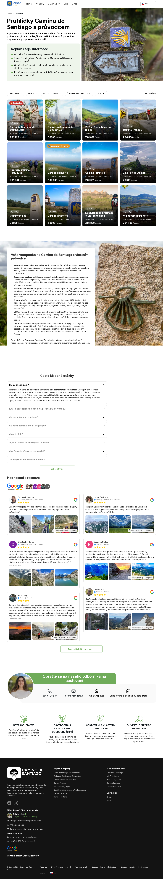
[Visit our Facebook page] (9, 803)
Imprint (42, 873)
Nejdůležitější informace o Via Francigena (70, 790)
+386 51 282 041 (49, 695)
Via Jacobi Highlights (62, 786)
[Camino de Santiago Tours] (26, 773)
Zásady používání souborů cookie (134, 867)
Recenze (43, 867)
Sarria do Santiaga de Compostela (67, 773)
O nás (74, 4)
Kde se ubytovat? (114, 780)
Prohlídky (40, 4)
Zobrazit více (57, 469)
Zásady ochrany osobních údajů (104, 867)
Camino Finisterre (60, 797)
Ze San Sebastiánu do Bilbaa (65, 780)
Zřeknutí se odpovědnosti (61, 867)
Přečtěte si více (15, 565)
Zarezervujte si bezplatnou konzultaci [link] (128, 695)
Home (29, 4)
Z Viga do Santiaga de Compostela (67, 776)
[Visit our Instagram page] (16, 803)
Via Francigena (113, 776)
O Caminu (52, 4)
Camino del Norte (60, 793)
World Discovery (31, 856)
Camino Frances (60, 783)
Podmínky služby (81, 867)
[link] (96, 693)
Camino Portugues (114, 786)
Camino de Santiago (115, 773)
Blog (66, 4)
